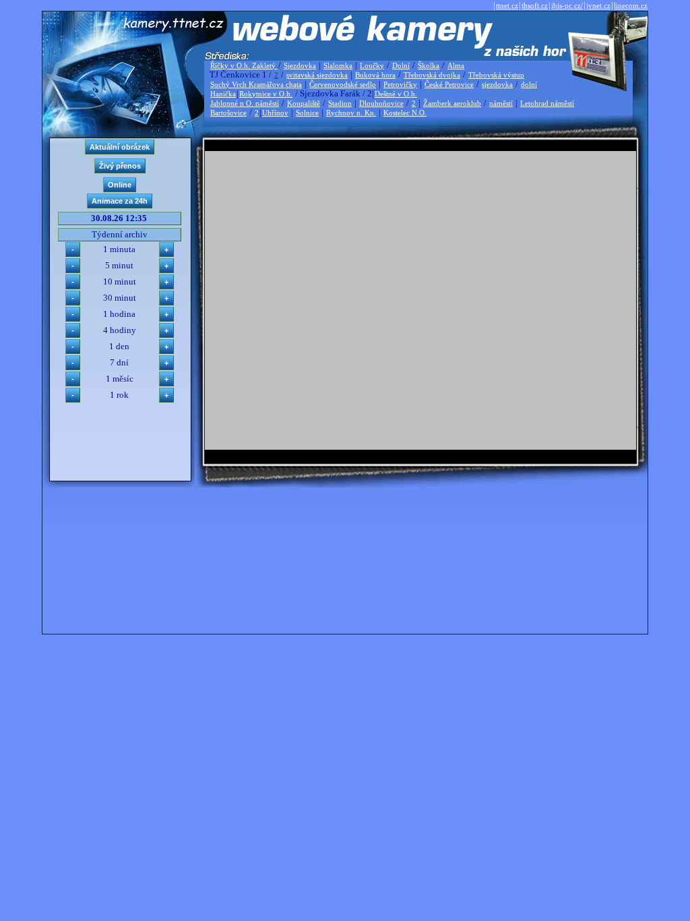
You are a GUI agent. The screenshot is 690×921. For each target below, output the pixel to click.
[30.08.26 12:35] (420, 447)
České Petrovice (449, 84)
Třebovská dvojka (432, 75)
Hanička (223, 94)
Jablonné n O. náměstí (244, 103)
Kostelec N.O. (405, 113)
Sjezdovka (300, 65)
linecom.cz (631, 5)
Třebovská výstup (496, 75)
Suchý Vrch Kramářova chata (256, 84)
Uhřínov (275, 113)
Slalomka (337, 65)
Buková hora (375, 75)
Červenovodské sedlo (342, 84)
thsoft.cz (535, 5)
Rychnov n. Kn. (351, 113)
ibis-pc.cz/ (567, 5)
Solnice (307, 113)
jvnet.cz (598, 5)
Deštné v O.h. (396, 94)
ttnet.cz (507, 5)
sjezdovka (497, 84)
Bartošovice (228, 113)
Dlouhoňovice (381, 103)
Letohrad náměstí (547, 103)
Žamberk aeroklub (452, 103)
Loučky (372, 65)
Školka (428, 65)
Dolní (401, 65)
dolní (529, 84)
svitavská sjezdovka (317, 75)
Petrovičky (400, 84)
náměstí (501, 103)
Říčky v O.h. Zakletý (244, 65)
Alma (455, 65)
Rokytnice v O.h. (265, 94)
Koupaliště (303, 103)
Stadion (340, 103)
